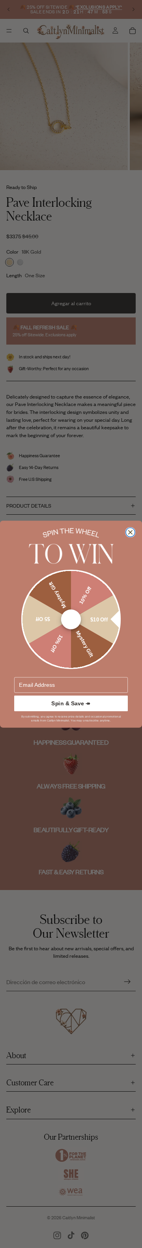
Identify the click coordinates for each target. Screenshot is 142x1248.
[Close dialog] (130, 532)
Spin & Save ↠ (70, 703)
